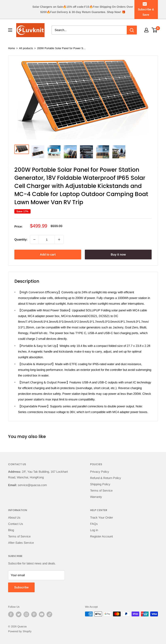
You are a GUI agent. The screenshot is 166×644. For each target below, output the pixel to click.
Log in (94, 530)
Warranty (96, 496)
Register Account (101, 536)
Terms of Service (101, 490)
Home (11, 48)
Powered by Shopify (20, 631)
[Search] (132, 30)
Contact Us (15, 523)
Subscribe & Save (146, 12)
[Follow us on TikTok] (49, 614)
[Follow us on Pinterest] (34, 614)
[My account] (146, 30)
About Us (14, 517)
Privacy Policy (99, 471)
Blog (11, 530)
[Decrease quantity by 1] (34, 239)
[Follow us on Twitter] (18, 614)
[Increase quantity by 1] (59, 239)
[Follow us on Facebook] (11, 614)
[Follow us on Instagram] (26, 614)
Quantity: (21, 239)
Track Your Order (101, 517)
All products (26, 48)
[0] (154, 30)
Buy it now (118, 254)
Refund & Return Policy (105, 478)
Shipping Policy (100, 484)
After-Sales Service (21, 542)
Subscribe (21, 587)
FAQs (94, 523)
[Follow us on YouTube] (42, 614)
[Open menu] (10, 30)
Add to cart (48, 254)
